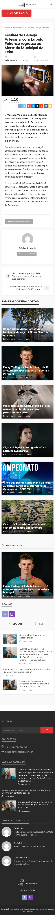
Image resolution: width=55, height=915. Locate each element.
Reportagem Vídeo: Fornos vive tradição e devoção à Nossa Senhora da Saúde (25, 332)
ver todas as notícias (27, 254)
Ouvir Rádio (19, 13)
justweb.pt (29, 911)
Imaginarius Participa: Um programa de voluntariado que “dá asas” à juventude (34, 684)
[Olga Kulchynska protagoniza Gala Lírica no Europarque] (27, 440)
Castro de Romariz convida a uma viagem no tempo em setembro (24, 526)
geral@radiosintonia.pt (22, 751)
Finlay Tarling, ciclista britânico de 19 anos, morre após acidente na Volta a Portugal (26, 370)
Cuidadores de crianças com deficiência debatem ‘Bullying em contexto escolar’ (27, 670)
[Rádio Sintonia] (27, 882)
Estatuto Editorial (27, 890)
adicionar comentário (19, 222)
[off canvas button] (3, 4)
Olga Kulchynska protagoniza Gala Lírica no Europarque (24, 449)
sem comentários (41, 60)
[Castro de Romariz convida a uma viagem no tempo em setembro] (27, 517)
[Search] (50, 4)
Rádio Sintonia (11, 60)
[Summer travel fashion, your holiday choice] (10, 639)
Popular (16, 624)
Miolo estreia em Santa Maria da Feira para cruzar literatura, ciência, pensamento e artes (26, 409)
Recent (42, 624)
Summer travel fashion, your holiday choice (32, 636)
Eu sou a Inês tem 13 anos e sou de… (30, 846)
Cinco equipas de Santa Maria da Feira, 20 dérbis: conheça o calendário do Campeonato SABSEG (27, 486)
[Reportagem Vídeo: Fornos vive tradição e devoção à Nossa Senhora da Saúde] (27, 325)
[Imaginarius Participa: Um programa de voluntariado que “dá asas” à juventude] (10, 685)
